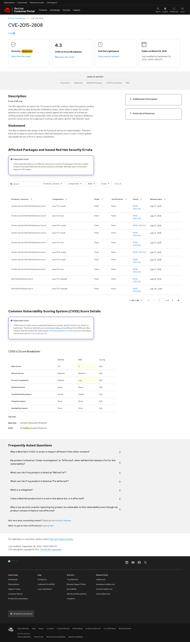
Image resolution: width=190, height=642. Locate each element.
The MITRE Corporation (51, 549)
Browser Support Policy (76, 584)
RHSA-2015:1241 (139, 225)
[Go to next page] (172, 300)
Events (41, 629)
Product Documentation (18, 598)
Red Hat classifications (37, 333)
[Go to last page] (178, 300)
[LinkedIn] (126, 563)
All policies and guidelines (55, 637)
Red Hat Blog (78, 629)
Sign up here (48, 525)
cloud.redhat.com (103, 594)
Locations (50, 629)
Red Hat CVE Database (16, 18)
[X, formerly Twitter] (145, 563)
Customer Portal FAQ (46, 584)
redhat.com (100, 579)
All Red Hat (174, 12)
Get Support (52, 2)
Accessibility (72, 589)
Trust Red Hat (72, 579)
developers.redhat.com (105, 584)
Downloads (22, 2)
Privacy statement (24, 637)
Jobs (33, 629)
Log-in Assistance (44, 589)
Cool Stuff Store (110, 629)
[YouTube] (133, 563)
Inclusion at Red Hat (93, 629)
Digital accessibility (75, 637)
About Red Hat (23, 629)
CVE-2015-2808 (37, 18)
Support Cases (14, 589)
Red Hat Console (37, 2)
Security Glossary (63, 520)
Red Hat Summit (125, 629)
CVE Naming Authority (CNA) (60, 331)
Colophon (71, 598)
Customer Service (15, 594)
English (165, 12)
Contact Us (42, 579)
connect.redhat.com (104, 589)
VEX (10, 33)
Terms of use (38, 637)
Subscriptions (9, 2)
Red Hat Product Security (61, 539)
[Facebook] (139, 563)
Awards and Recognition (76, 594)
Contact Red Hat (63, 629)
